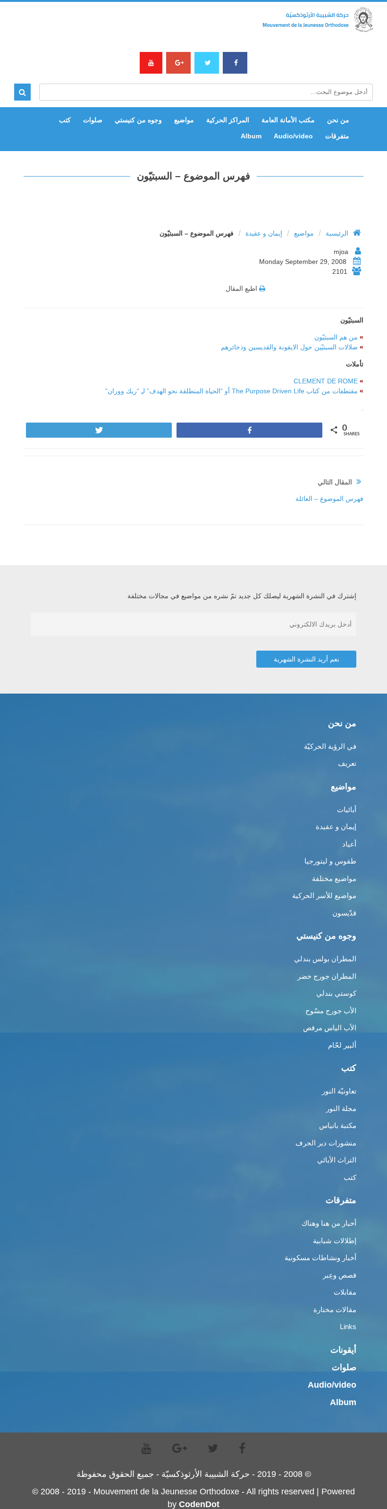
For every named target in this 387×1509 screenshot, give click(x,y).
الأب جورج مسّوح (330, 1011)
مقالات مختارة (334, 1310)
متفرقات (337, 136)
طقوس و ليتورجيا (330, 861)
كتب (65, 120)
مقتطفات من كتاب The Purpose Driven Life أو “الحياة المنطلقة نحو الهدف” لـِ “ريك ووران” (231, 391)
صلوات (92, 120)
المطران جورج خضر (326, 976)
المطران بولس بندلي (325, 959)
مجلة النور (341, 1108)
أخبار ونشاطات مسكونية (320, 1258)
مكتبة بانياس (337, 1125)
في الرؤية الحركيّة (330, 746)
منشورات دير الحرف (325, 1143)
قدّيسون (344, 913)
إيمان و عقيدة (263, 233)
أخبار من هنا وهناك (329, 1223)
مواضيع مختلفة (334, 878)
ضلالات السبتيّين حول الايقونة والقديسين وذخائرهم (289, 347)
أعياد (349, 844)
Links (348, 1326)
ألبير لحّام (342, 1045)
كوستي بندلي (336, 993)
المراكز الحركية (227, 120)
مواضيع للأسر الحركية (324, 895)
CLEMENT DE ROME (326, 381)
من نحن (338, 120)
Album (251, 136)
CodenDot (199, 1504)
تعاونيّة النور (339, 1091)
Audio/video (293, 136)
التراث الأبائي (336, 1160)
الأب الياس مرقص (329, 1028)
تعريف (347, 763)
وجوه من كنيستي (138, 120)
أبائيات (346, 809)
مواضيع (184, 120)
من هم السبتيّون (336, 337)
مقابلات (345, 1292)
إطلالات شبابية (334, 1241)
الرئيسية (337, 233)
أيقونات (343, 1350)
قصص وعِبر (339, 1275)
